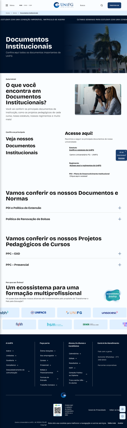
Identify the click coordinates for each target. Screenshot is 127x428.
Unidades (10, 356)
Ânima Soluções (46, 351)
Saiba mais (112, 423)
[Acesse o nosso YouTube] (23, 410)
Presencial (44, 365)
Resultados (73, 363)
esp (30, 5)
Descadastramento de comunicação (15, 371)
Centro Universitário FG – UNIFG (84, 155)
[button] (123, 409)
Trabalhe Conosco (47, 385)
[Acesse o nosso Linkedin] (15, 410)
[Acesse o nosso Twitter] (19, 410)
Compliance (11, 365)
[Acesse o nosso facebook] (7, 410)
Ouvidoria (10, 360)
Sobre (8, 351)
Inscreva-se (114, 5)
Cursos (43, 360)
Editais (71, 358)
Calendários (74, 354)
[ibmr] (87, 324)
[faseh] (16, 324)
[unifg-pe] (77, 313)
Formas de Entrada (44, 378)
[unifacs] (42, 313)
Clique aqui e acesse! (78, 176)
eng (25, 5)
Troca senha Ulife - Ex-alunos (76, 381)
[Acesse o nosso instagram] (11, 410)
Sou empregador (47, 356)
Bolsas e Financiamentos (46, 371)
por (20, 5)
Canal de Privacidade (97, 410)
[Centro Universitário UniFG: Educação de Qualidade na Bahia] (63, 5)
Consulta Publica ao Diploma (75, 374)
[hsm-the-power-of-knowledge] (51, 324)
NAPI (71, 368)
